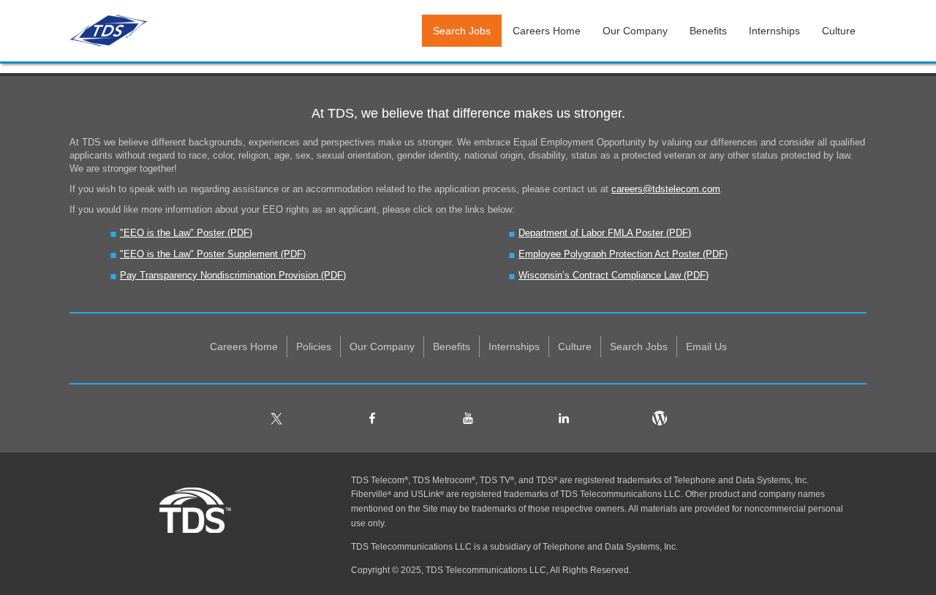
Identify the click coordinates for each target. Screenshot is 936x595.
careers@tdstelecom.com (665, 188)
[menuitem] (244, 346)
